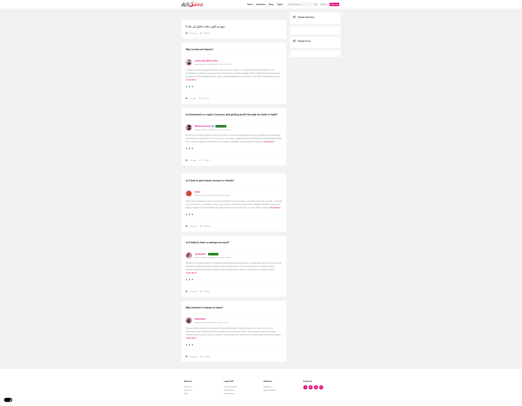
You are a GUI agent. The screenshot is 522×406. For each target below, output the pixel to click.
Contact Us (188, 390)
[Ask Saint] (195, 4)
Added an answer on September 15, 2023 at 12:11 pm (213, 64)
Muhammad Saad (203, 126)
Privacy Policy (229, 390)
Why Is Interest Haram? (199, 49)
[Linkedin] (316, 387)
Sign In (323, 4)
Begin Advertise (269, 390)
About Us (187, 387)
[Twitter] (311, 387)
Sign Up (334, 4)
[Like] (186, 86)
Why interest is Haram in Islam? (204, 307)
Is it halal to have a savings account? (207, 242)
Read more (191, 80)
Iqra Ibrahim (200, 254)
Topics (280, 4)
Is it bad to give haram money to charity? (210, 180)
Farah (197, 192)
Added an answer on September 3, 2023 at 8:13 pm (212, 195)
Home (250, 4)
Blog (271, 4)
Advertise (267, 387)
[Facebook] (305, 387)
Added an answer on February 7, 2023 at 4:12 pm (212, 322)
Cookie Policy (229, 394)
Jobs (186, 394)
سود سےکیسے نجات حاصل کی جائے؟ (205, 26)
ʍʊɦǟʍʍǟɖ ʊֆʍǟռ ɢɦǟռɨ (206, 61)
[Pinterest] (321, 387)
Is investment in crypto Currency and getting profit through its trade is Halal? (231, 114)
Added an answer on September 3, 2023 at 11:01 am (213, 257)
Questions (260, 4)
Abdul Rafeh (200, 319)
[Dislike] (192, 86)
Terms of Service (230, 387)
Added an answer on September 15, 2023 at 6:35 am (213, 130)
